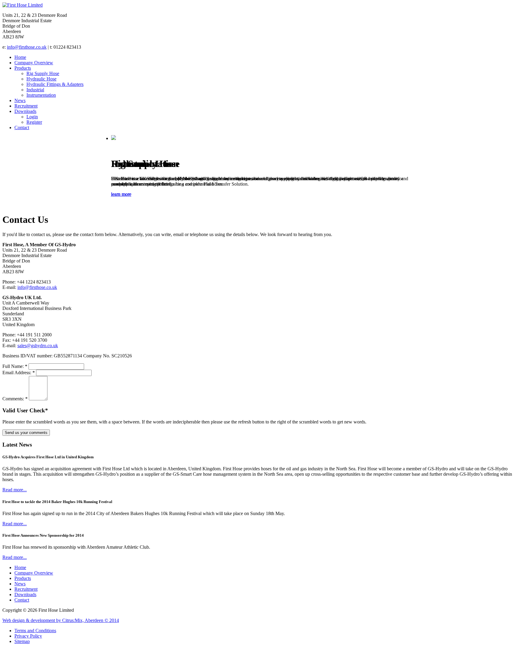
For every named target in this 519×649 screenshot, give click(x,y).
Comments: (15, 398)
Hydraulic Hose (41, 78)
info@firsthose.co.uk (27, 47)
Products (22, 68)
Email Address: (18, 372)
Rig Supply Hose (42, 73)
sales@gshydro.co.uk (37, 345)
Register (34, 122)
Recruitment (26, 105)
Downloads (25, 111)
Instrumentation (41, 95)
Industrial (35, 89)
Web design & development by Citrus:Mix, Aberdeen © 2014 (60, 620)
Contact (21, 127)
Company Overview (33, 62)
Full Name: (14, 366)
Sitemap (22, 641)
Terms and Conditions (35, 630)
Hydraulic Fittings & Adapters (54, 84)
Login (32, 116)
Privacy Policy (28, 635)
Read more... (14, 489)
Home (20, 57)
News (20, 100)
